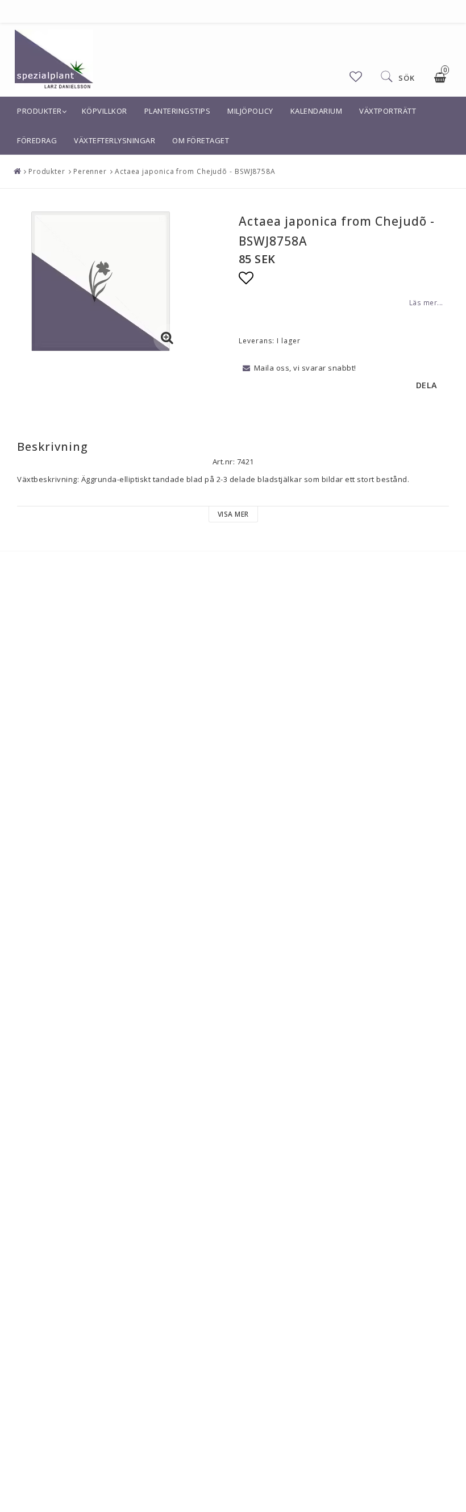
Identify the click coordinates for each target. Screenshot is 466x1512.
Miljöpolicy (250, 111)
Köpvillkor (104, 111)
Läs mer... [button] (426, 302)
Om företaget (200, 140)
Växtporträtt (387, 111)
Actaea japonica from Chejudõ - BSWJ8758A (195, 171)
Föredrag (37, 140)
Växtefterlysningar (114, 140)
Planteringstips (177, 111)
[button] (356, 76)
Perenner (90, 171)
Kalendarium (316, 111)
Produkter (39, 111)
